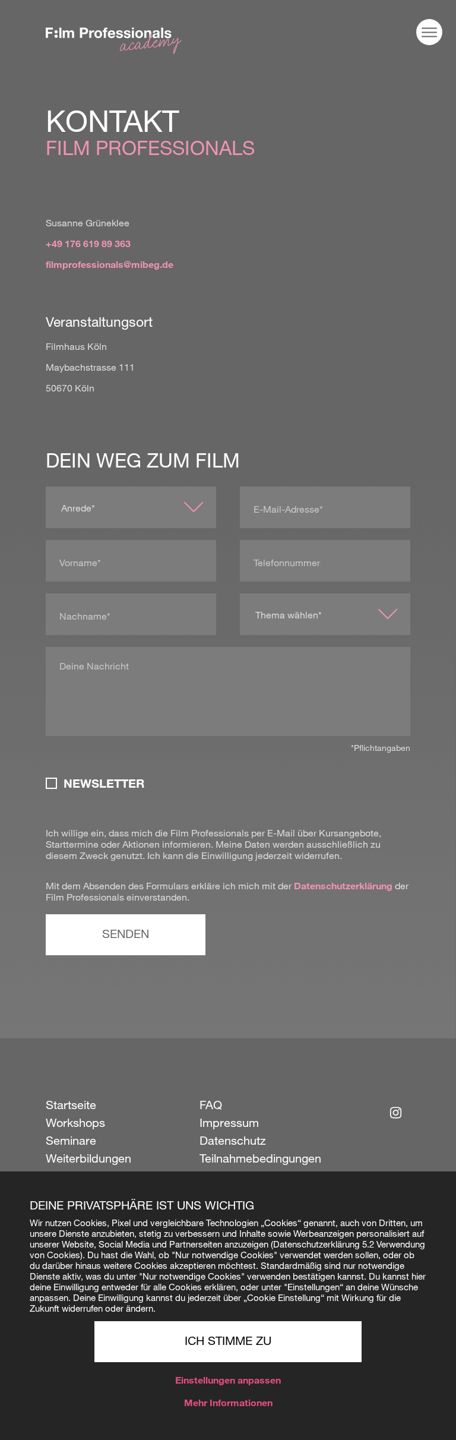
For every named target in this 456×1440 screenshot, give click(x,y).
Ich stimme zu (228, 1343)
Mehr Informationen (228, 1404)
